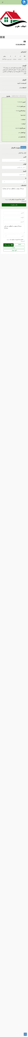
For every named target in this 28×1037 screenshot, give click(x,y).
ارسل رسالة (8, 245)
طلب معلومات (14, 205)
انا (25, 178)
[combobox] (14, 181)
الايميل (24, 171)
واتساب (13, 247)
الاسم (24, 157)
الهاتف (24, 164)
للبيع (24, 41)
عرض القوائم (23, 147)
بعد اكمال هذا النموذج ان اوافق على (15, 200)
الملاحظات (23, 185)
